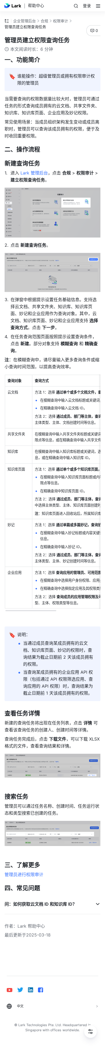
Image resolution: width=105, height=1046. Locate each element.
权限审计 (60, 21)
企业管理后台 (24, 21)
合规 (44, 21)
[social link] (12, 990)
